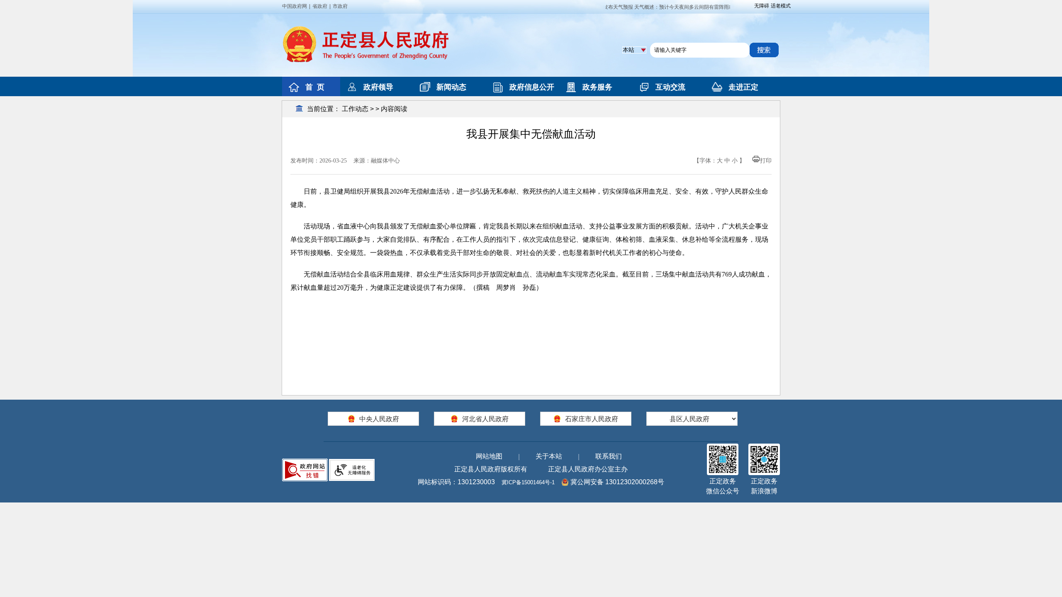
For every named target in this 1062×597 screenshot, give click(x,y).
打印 (766, 161)
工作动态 (355, 108)
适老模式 (781, 6)
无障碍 (761, 6)
